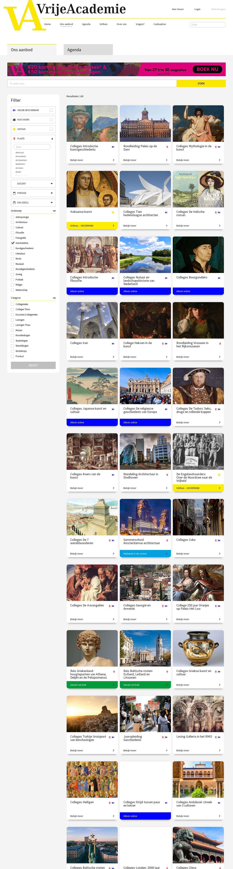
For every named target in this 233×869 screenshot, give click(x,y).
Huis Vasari (178, 9)
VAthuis (104, 24)
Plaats (20, 138)
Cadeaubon (160, 24)
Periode (21, 193)
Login (197, 9)
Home (47, 24)
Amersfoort (21, 156)
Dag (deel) (23, 202)
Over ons (122, 24)
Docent (21, 183)
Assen (18, 171)
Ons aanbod (66, 24)
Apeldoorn (20, 164)
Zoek (201, 83)
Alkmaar (20, 152)
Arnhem (19, 168)
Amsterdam (21, 160)
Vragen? (140, 24)
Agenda (86, 24)
